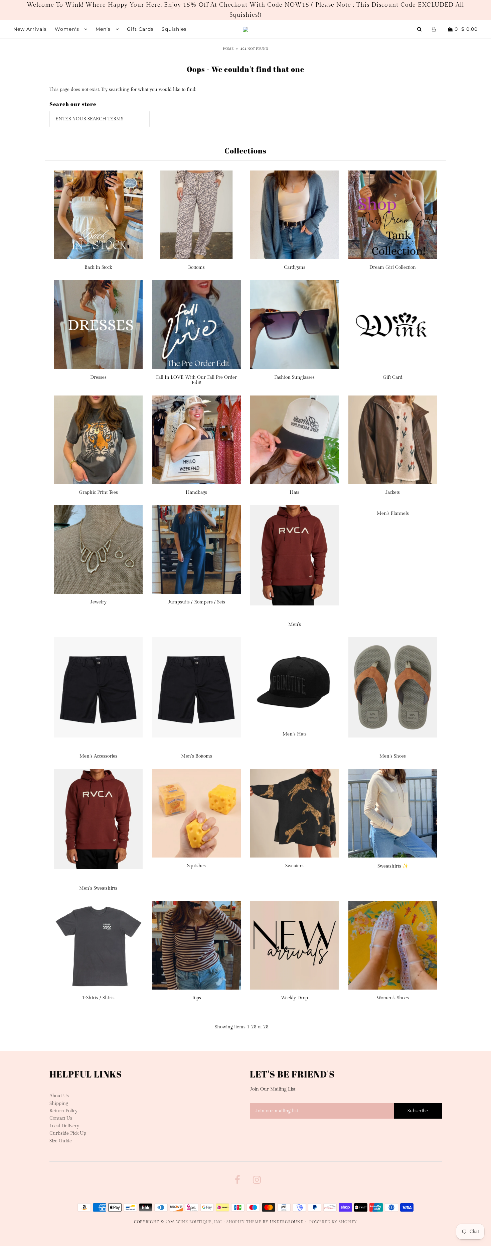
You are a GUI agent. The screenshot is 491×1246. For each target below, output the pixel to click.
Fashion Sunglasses (294, 377)
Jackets (392, 492)
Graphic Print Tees (98, 492)
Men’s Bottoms (196, 756)
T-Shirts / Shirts (98, 998)
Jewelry (98, 602)
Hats (294, 492)
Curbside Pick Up (67, 1133)
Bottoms (196, 267)
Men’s (104, 29)
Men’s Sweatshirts (98, 888)
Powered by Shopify (333, 1222)
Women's (68, 29)
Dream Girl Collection (392, 267)
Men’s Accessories (98, 756)
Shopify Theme (244, 1222)
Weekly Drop (294, 998)
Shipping (58, 1103)
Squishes (196, 866)
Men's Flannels (393, 513)
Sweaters (294, 866)
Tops (196, 998)
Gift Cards (140, 29)
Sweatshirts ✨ (392, 866)
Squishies (174, 29)
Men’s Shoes (392, 756)
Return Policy (63, 1111)
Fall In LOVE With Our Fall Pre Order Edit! (196, 380)
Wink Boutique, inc (199, 1222)
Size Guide (60, 1141)
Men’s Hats (295, 734)
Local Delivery (64, 1126)
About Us (59, 1096)
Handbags (196, 492)
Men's (294, 624)
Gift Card (392, 377)
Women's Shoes (392, 998)
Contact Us (60, 1118)
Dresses (98, 377)
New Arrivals (30, 29)
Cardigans (294, 267)
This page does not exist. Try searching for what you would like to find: (122, 89)
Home (228, 49)
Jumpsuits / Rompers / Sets (196, 602)
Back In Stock (98, 267)
